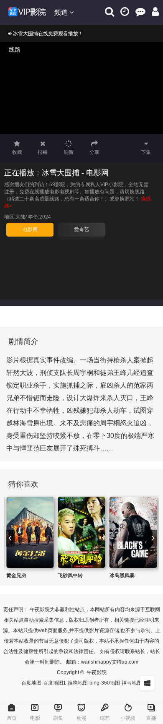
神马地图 (132, 683)
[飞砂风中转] (81, 532)
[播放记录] (124, 11)
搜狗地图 (78, 683)
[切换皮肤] (147, 683)
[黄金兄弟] (29, 532)
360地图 (110, 683)
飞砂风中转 (70, 575)
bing (94, 683)
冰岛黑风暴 (122, 575)
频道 (61, 12)
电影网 (30, 229)
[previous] (10, 538)
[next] (152, 538)
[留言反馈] (140, 11)
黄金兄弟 (16, 575)
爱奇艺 (81, 229)
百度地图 (31, 683)
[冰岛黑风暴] (133, 532)
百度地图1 (54, 683)
